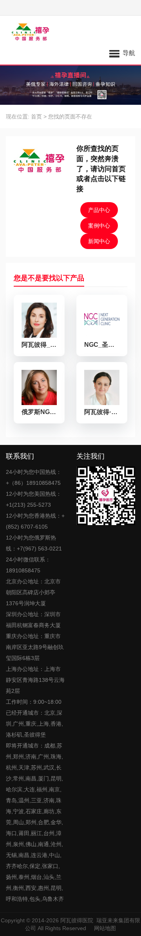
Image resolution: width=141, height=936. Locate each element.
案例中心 (99, 225)
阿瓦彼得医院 (76, 920)
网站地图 (105, 928)
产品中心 (99, 210)
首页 (36, 116)
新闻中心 (99, 241)
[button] (122, 53)
